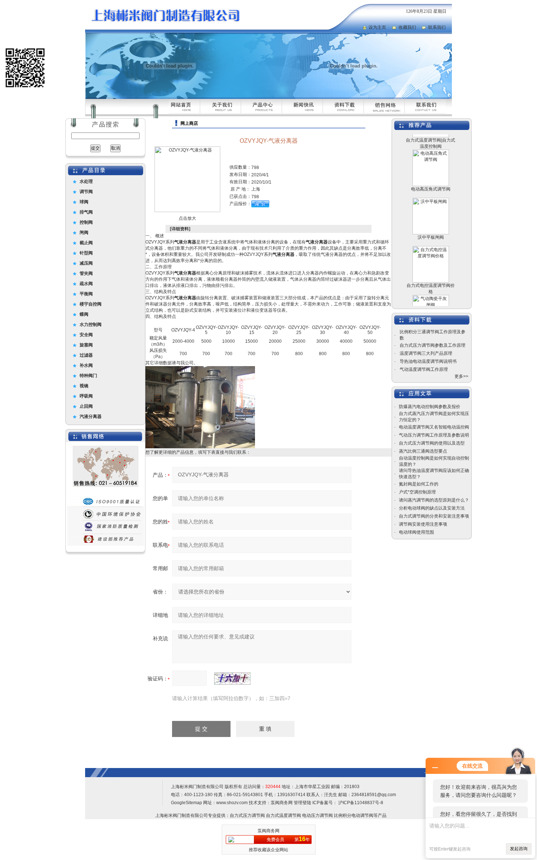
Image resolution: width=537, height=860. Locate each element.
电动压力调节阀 (317, 815)
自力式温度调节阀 (283, 815)
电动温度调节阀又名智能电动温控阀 (434, 427)
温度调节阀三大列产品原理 (426, 353)
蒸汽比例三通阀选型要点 (423, 451)
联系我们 (437, 27)
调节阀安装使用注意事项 (423, 524)
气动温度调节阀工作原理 (424, 369)
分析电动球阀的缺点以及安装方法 (432, 508)
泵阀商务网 (282, 802)
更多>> (461, 376)
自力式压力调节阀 (247, 815)
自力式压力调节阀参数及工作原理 (432, 345)
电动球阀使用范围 (416, 532)
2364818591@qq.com (373, 794)
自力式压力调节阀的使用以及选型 (432, 443)
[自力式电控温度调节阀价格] (430, 238)
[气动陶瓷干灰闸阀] (430, 286)
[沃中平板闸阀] (430, 189)
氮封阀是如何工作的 (418, 484)
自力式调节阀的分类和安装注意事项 (434, 516)
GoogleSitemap (186, 802)
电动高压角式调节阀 (430, 178)
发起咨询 (519, 848)
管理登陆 (302, 802)
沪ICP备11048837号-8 (360, 802)
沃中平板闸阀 (431, 226)
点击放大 (187, 218)
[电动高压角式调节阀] (430, 141)
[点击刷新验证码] (232, 678)
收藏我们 (407, 27)
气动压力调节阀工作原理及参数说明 (434, 435)
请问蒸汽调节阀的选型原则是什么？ (434, 500)
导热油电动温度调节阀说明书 (428, 361)
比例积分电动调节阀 (353, 815)
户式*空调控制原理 (417, 492)
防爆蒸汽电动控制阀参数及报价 (429, 406)
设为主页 (377, 27)
